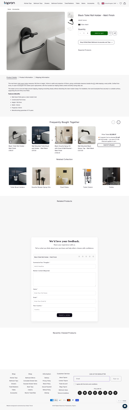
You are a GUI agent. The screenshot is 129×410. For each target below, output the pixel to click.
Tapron (74, 405)
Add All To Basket (108, 145)
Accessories (15, 9)
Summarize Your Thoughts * (41, 262)
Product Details (12, 77)
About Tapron (63, 377)
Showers (13, 383)
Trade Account (63, 383)
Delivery (46, 377)
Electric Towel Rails (30, 393)
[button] (125, 3)
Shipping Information (42, 77)
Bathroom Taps (13, 380)
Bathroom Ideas (63, 390)
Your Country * (37, 305)
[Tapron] (9, 3)
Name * (35, 289)
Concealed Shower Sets (30, 380)
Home (9, 9)
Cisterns (30, 390)
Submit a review (64, 315)
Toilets (14, 390)
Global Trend (29, 405)
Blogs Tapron (63, 387)
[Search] (99, 3)
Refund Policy (47, 390)
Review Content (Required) (41, 270)
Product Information (26, 77)
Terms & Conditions (63, 393)
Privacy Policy (47, 380)
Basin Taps (30, 387)
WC (94, 83)
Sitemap (46, 393)
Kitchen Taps (13, 377)
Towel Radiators (13, 387)
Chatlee (124, 400)
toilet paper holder (23, 83)
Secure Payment (47, 387)
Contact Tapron (63, 380)
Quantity (81, 29)
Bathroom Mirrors (30, 377)
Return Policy (47, 383)
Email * (35, 297)
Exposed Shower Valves (30, 383)
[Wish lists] (121, 3)
